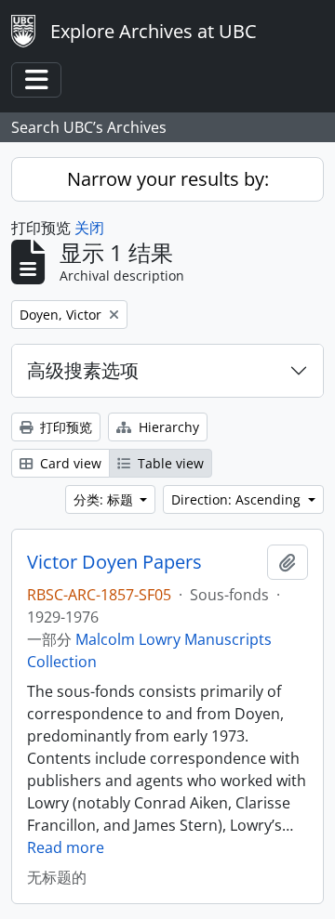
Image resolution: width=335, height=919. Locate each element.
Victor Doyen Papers (114, 562)
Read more (65, 847)
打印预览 (64, 427)
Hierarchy (167, 427)
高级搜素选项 (83, 370)
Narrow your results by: (168, 178)
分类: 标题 (105, 499)
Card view (68, 463)
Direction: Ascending (237, 499)
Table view (169, 463)
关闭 (89, 227)
